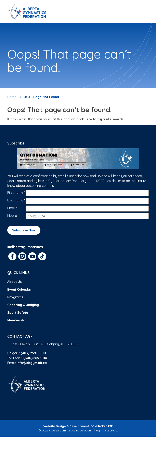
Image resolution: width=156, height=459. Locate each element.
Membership (17, 320)
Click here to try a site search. (100, 119)
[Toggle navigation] (144, 11)
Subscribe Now (24, 230)
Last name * (16, 200)
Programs (15, 297)
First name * (16, 192)
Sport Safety (17, 312)
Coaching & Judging (23, 305)
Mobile (12, 216)
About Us (14, 282)
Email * (12, 208)
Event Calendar (19, 289)
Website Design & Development (66, 426)
